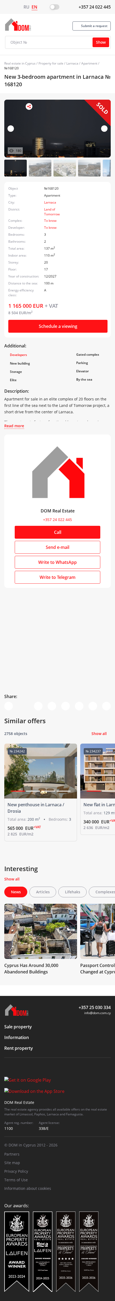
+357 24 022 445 (95, 7)
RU (26, 7)
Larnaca (72, 63)
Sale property (18, 1027)
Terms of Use (16, 1179)
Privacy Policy (16, 1171)
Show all (99, 733)
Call (57, 532)
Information (16, 1037)
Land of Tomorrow (52, 211)
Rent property (18, 1048)
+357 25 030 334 (95, 1007)
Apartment (89, 63)
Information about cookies (27, 1188)
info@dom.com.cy (97, 1013)
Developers (18, 355)
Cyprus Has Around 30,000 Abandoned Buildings (31, 968)
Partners (12, 1154)
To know (50, 220)
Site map (12, 1162)
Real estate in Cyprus (20, 63)
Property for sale (51, 63)
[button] (104, 128)
